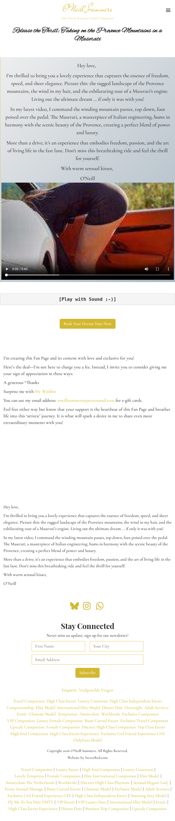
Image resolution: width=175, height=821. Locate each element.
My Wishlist (46, 391)
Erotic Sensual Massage (24, 789)
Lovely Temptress (29, 775)
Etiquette (69, 690)
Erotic (22, 714)
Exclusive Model (128, 789)
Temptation (67, 714)
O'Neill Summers (87, 9)
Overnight (133, 707)
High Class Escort (61, 701)
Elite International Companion (110, 775)
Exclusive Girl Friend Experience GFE (133, 733)
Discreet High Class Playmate (105, 782)
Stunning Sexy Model (148, 795)
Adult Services (156, 707)
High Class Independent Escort (136, 701)
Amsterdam (89, 714)
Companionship (20, 707)
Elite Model (45, 707)
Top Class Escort (151, 727)
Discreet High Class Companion (109, 727)
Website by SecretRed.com (87, 757)
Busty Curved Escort (101, 720)
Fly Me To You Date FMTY (30, 802)
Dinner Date (112, 707)
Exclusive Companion (140, 714)
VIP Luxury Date (92, 802)
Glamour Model (42, 714)
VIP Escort (66, 802)
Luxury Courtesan (93, 701)
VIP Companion (21, 720)
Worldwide (110, 714)
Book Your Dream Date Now (88, 323)
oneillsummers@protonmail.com (85, 400)
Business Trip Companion (107, 808)
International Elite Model (78, 707)
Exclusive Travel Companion (144, 720)
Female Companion (63, 727)
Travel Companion (29, 701)
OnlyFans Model (87, 740)
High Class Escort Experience (74, 733)
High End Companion (29, 733)
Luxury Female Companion (60, 720)
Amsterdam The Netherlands (29, 782)
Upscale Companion (27, 727)
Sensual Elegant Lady (151, 782)
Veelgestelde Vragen (96, 690)
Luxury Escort (67, 769)
